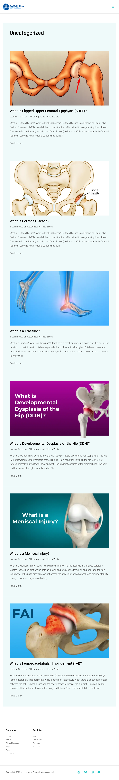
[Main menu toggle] (113, 6)
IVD (34, 736)
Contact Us (10, 753)
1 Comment (16, 226)
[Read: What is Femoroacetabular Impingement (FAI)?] (59, 630)
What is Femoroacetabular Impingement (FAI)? (46, 663)
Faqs (8, 750)
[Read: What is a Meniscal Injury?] (59, 520)
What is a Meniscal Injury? (29, 553)
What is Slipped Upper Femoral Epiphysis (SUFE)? (48, 111)
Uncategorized (37, 116)
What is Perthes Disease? (29, 221)
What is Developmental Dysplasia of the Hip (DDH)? (50, 443)
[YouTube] (99, 772)
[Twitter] (85, 772)
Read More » (16, 143)
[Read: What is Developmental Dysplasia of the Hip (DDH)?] (59, 409)
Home (8, 736)
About (8, 740)
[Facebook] (78, 772)
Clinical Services (12, 743)
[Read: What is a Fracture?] (59, 298)
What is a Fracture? (25, 331)
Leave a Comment (19, 116)
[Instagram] (92, 772)
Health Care (37, 740)
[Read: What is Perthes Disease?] (59, 188)
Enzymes (36, 743)
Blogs (8, 747)
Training (36, 747)
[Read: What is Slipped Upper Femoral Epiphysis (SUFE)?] (59, 78)
